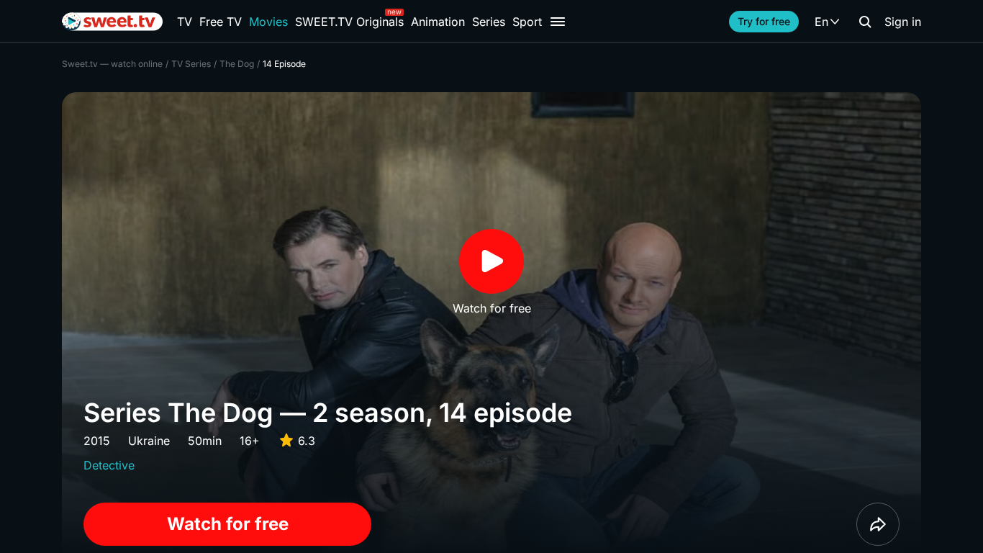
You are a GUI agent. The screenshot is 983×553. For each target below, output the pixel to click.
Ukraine (149, 440)
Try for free (764, 21)
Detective (109, 465)
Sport (527, 21)
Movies (268, 21)
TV (184, 21)
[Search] (865, 21)
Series (488, 21)
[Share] (878, 524)
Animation (438, 21)
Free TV (220, 21)
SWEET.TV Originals (349, 21)
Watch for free (228, 523)
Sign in (902, 21)
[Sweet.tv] (112, 21)
